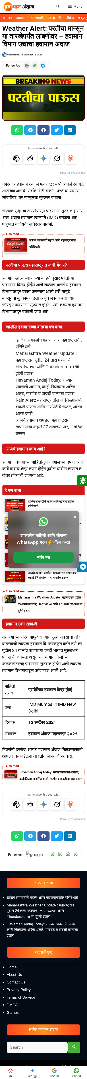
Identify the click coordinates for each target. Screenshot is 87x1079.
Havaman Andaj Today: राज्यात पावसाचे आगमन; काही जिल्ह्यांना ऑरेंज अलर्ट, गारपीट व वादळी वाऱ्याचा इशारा (45, 386)
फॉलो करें (54, 1076)
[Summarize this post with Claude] (70, 158)
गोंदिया (69, 18)
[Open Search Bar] (58, 6)
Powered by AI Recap (72, 172)
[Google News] (37, 854)
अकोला (21, 18)
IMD (52, 217)
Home (6, 18)
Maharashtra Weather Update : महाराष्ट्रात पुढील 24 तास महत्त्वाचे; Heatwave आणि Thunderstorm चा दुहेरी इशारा (50, 604)
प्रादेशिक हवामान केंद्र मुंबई (50, 689)
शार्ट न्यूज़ (32, 1076)
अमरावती (36, 18)
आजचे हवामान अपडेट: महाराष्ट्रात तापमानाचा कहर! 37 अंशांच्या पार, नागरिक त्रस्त (49, 426)
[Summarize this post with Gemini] (43, 158)
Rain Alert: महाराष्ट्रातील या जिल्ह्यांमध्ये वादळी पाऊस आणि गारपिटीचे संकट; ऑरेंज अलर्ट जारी (49, 406)
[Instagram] (76, 854)
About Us (14, 975)
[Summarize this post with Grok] (57, 158)
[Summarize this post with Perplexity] (30, 158)
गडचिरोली (54, 18)
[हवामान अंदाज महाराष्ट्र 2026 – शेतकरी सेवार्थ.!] (19, 6)
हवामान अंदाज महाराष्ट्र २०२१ (53, 733)
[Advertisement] (43, 1028)
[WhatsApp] (53, 854)
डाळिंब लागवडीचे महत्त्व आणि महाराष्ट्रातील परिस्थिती (42, 898)
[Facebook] (68, 854)
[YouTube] (61, 854)
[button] (17, 130)
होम (10, 1076)
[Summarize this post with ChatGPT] (16, 158)
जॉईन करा (43, 557)
